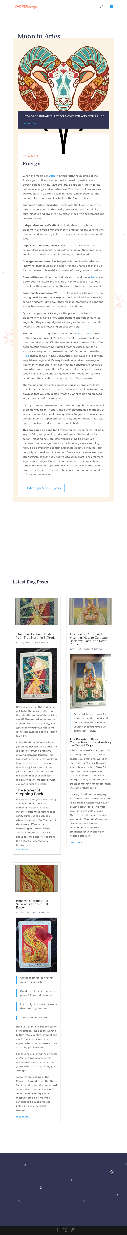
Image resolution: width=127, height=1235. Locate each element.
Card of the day (40, 642)
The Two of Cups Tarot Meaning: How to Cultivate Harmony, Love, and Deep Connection (89, 639)
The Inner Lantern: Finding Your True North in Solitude (35, 635)
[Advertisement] (63, 530)
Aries (52, 175)
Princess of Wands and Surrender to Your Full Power (32, 904)
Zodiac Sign (30, 123)
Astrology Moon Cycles (43, 488)
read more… (23, 849)
